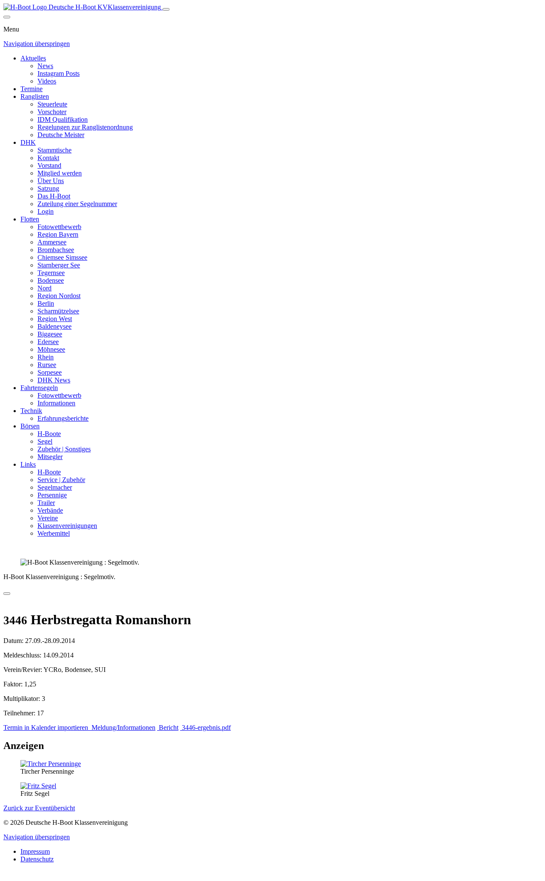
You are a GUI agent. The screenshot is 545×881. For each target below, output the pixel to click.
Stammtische (54, 150)
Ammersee (51, 242)
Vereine (47, 518)
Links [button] (28, 464)
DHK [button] (28, 142)
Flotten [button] (29, 219)
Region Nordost (58, 295)
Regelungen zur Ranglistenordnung (85, 127)
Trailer (46, 502)
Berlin (45, 303)
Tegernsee (51, 272)
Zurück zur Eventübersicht (39, 808)
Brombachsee (55, 249)
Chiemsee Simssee (62, 257)
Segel (44, 441)
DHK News (53, 380)
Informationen (56, 403)
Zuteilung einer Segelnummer (77, 203)
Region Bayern (57, 234)
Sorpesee (49, 372)
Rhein (45, 357)
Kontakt (48, 157)
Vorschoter (51, 111)
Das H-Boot (53, 196)
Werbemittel (53, 533)
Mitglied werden (59, 173)
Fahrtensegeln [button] (39, 387)
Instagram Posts (58, 73)
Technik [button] (31, 410)
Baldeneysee (54, 326)
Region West (54, 318)
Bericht (167, 727)
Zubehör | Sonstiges (64, 449)
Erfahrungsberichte (63, 418)
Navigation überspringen (36, 43)
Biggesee (49, 334)
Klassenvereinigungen (67, 525)
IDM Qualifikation (62, 119)
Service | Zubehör (61, 479)
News (45, 65)
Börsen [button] (30, 426)
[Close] (6, 17)
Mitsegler (50, 456)
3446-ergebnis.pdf (205, 727)
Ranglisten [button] (34, 96)
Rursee (46, 364)
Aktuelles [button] (33, 58)
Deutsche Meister (60, 134)
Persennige (52, 495)
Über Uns (50, 180)
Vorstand (49, 165)
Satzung (48, 188)
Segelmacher (54, 487)
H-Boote (49, 433)
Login (45, 211)
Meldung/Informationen (122, 727)
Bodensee (50, 280)
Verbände (50, 510)
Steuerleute (52, 104)
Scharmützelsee (58, 311)
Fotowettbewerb (59, 226)
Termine (31, 88)
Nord (44, 288)
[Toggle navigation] (166, 9)
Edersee (48, 341)
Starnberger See (58, 265)
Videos (46, 81)
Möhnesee (51, 349)
